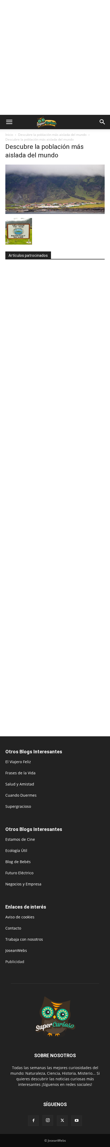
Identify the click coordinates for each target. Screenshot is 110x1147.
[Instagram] (47, 1120)
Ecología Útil (16, 850)
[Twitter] (62, 1120)
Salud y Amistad (19, 784)
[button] (9, 122)
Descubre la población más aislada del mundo (52, 134)
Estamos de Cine (20, 839)
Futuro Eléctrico (19, 872)
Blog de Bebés (18, 861)
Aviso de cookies (19, 916)
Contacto (13, 928)
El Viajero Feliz (18, 761)
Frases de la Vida (20, 772)
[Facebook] (33, 1120)
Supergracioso (18, 806)
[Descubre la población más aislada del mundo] (55, 212)
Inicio (9, 134)
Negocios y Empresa (23, 883)
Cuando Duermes (21, 795)
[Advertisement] (55, 57)
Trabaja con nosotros (24, 939)
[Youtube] (76, 1120)
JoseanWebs (16, 950)
